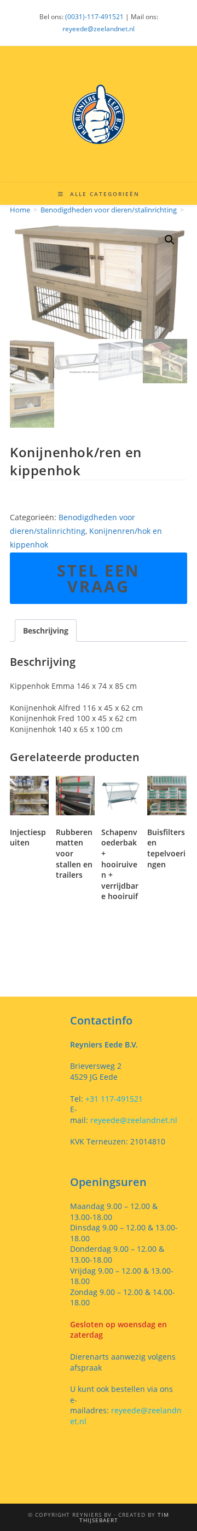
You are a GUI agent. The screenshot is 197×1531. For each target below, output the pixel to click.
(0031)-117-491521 (94, 16)
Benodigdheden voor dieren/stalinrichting (108, 210)
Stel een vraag (98, 578)
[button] (169, 240)
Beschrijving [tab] (45, 630)
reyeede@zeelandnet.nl (98, 28)
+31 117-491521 (113, 1098)
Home (20, 210)
